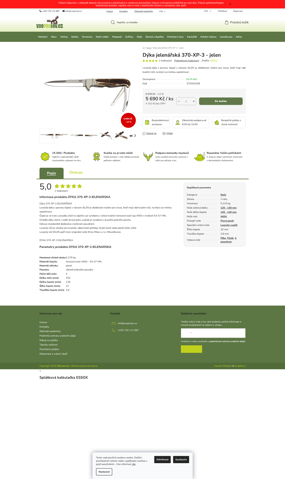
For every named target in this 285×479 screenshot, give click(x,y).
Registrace (238, 11)
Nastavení (104, 471)
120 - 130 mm (229, 207)
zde (134, 464)
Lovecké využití (229, 225)
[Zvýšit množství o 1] (193, 101)
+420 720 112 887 (51, 11)
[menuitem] (42, 37)
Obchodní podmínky (143, 11)
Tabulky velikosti (48, 344)
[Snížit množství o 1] (179, 101)
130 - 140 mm (229, 212)
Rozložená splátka (49, 349)
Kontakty (123, 11)
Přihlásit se (191, 349)
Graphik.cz (240, 366)
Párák (230, 238)
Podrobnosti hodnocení (186, 60)
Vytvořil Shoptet (223, 366)
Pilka (223, 238)
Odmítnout (162, 459)
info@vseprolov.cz (73, 11)
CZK (206, 11)
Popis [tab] (51, 173)
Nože (223, 194)
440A (224, 216)
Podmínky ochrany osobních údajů (57, 335)
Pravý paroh (227, 220)
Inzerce (109, 11)
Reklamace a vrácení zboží (53, 354)
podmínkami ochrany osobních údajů (227, 341)
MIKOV (214, 60)
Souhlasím (181, 459)
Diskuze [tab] (76, 172)
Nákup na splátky (48, 340)
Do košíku (221, 101)
